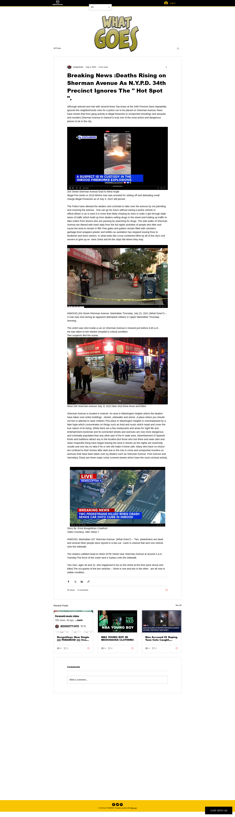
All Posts (57, 48)
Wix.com (134, 808)
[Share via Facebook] (68, 581)
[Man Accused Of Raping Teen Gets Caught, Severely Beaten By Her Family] (161, 621)
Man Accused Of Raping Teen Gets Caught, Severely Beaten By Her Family (161, 638)
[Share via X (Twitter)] (75, 581)
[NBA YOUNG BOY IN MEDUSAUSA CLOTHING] (117, 621)
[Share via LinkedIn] (82, 581)
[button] (178, 48)
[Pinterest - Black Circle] (121, 804)
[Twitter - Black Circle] (117, 804)
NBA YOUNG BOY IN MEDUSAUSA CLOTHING (117, 638)
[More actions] (166, 67)
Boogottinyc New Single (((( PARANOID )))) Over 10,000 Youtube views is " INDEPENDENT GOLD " (73, 638)
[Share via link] (88, 581)
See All (178, 605)
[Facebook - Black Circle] (113, 804)
